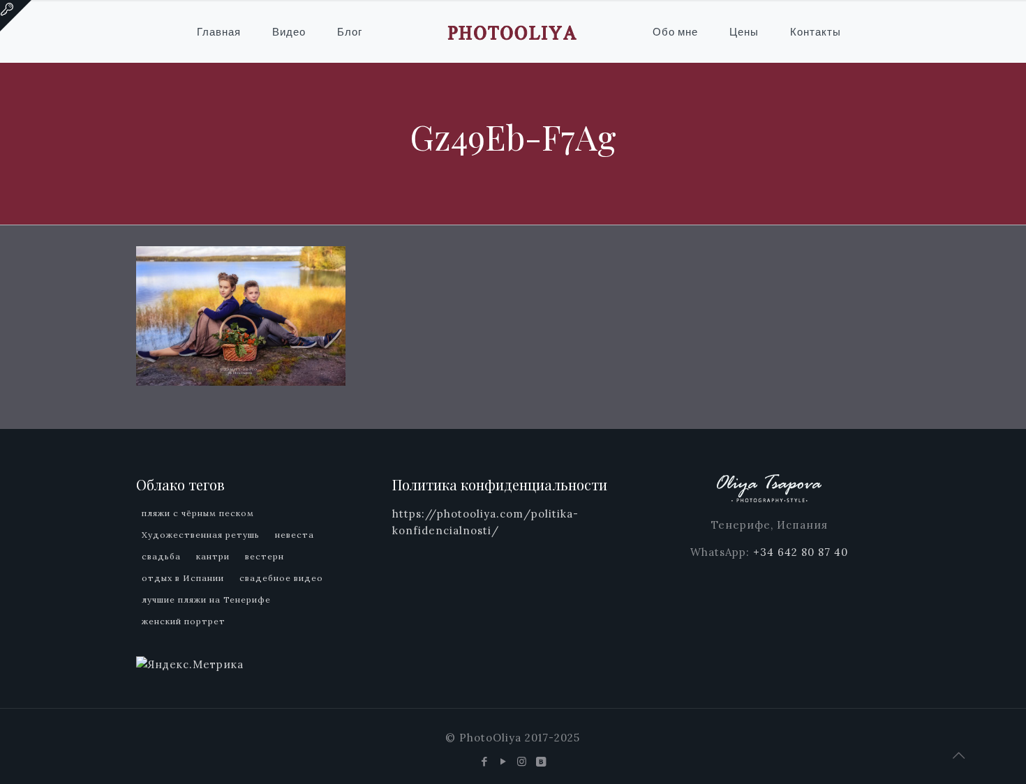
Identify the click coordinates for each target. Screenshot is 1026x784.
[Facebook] (484, 761)
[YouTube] (503, 761)
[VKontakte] (541, 761)
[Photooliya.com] (512, 31)
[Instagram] (522, 761)
